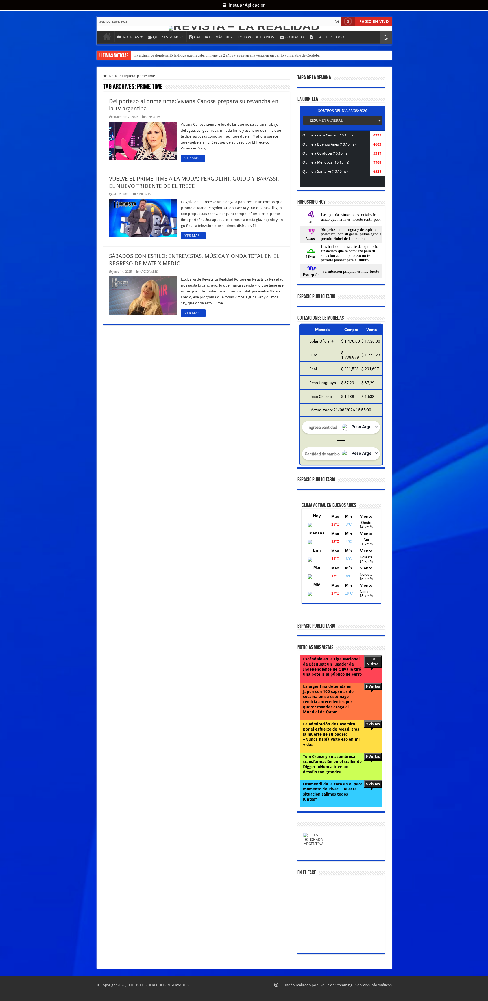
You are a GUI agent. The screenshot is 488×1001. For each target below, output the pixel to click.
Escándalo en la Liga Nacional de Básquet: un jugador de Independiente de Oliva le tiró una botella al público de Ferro (332, 667)
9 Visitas (373, 686)
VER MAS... (193, 158)
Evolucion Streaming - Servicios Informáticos (355, 985)
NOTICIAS (131, 37)
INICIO (106, 36)
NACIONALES (148, 272)
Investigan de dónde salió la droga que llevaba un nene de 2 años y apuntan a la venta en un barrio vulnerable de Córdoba (227, 55)
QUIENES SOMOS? (168, 37)
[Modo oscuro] (386, 37)
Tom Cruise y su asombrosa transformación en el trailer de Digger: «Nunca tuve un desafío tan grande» (332, 764)
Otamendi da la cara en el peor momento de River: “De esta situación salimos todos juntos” (332, 791)
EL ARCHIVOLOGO (329, 37)
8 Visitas (373, 784)
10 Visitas (372, 661)
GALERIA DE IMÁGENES (213, 37)
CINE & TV (152, 117)
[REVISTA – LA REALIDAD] (244, 28)
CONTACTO (294, 37)
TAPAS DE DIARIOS (259, 37)
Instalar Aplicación (247, 5)
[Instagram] (337, 21)
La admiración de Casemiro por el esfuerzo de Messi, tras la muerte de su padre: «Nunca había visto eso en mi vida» (331, 734)
